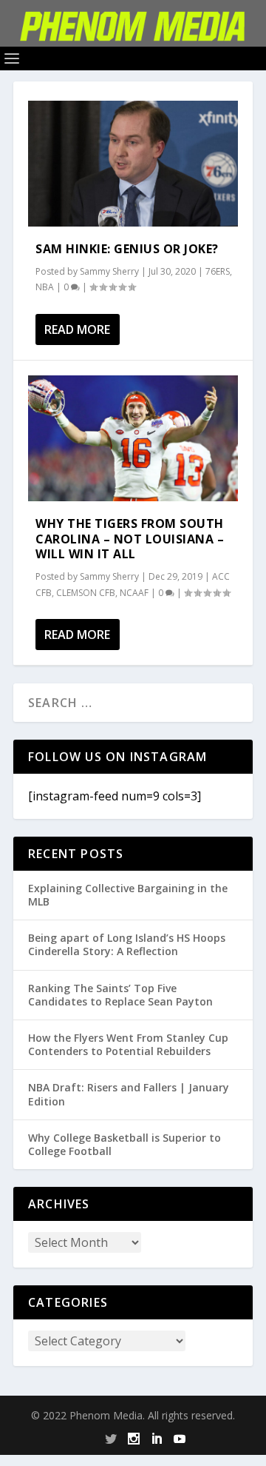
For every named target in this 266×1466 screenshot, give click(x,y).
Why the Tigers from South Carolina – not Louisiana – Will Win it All (129, 539)
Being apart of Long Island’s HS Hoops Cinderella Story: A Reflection (126, 944)
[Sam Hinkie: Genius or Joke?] (133, 164)
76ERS (217, 271)
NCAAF (134, 592)
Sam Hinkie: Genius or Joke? (127, 249)
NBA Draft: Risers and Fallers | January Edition (128, 1094)
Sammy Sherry (109, 271)
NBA (44, 287)
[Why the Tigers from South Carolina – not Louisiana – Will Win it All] (133, 438)
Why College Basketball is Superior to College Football (124, 1144)
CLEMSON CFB (85, 592)
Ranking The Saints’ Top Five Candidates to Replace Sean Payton (120, 994)
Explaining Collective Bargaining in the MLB (128, 894)
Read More (77, 329)
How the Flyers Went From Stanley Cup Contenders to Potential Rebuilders (128, 1044)
